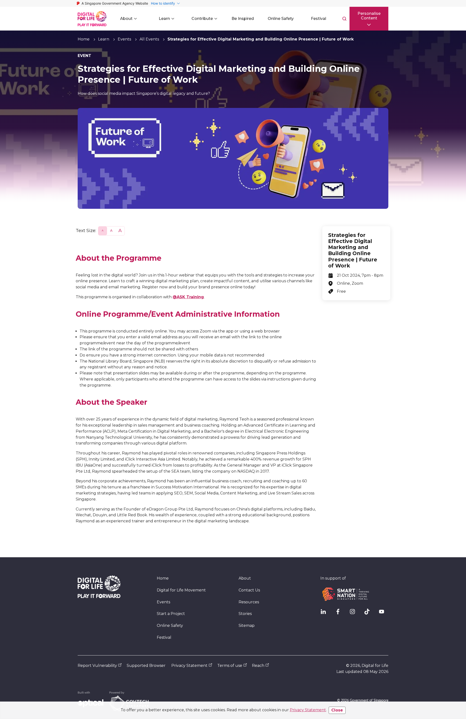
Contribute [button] (202, 18)
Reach (258, 665)
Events (124, 39)
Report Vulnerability (97, 665)
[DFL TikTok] (369, 613)
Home (84, 39)
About (245, 578)
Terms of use (229, 665)
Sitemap (247, 625)
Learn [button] (164, 18)
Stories (245, 613)
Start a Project (171, 613)
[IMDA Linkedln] (325, 613)
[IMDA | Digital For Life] (92, 18)
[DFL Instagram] (354, 613)
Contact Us (249, 590)
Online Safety (170, 625)
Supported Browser (146, 665)
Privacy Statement (308, 710)
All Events (149, 39)
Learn (103, 39)
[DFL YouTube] (383, 613)
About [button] (126, 18)
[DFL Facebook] (340, 613)
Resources (249, 602)
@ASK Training (188, 297)
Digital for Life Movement (181, 590)
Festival (164, 637)
